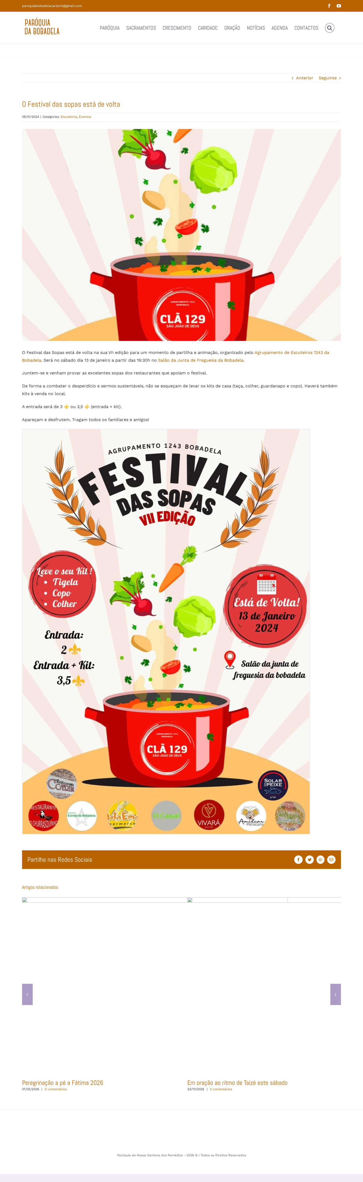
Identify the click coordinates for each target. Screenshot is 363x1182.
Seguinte (328, 77)
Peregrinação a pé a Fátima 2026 (155, 985)
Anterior (304, 77)
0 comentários (56, 1089)
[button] (329, 28)
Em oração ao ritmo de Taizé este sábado (320, 985)
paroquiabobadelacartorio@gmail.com (52, 6)
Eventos (85, 117)
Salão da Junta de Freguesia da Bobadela (200, 360)
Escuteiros (69, 117)
